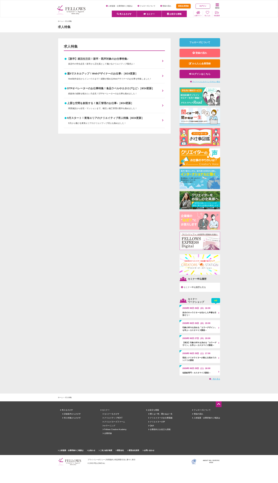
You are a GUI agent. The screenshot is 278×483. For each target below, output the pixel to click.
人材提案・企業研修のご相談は (120, 6)
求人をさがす (125, 14)
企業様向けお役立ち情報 (160, 429)
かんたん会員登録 (201, 63)
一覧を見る (215, 379)
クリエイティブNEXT (113, 418)
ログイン (202, 6)
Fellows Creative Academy (115, 429)
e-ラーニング (109, 426)
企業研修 (108, 433)
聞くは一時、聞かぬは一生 (160, 414)
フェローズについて (147, 6)
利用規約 (109, 460)
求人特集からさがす (72, 418)
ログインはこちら (201, 74)
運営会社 (120, 450)
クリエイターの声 (157, 422)
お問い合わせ (148, 450)
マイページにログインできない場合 (206, 82)
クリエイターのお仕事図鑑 (160, 418)
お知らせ (91, 450)
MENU (217, 8)
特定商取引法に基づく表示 (125, 460)
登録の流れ (166, 6)
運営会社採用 (133, 450)
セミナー (150, 14)
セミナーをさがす (111, 414)
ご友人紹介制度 (106, 450)
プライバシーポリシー (96, 460)
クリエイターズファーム (114, 422)
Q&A (151, 426)
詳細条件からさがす (72, 414)
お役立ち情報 (175, 14)
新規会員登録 (183, 6)
